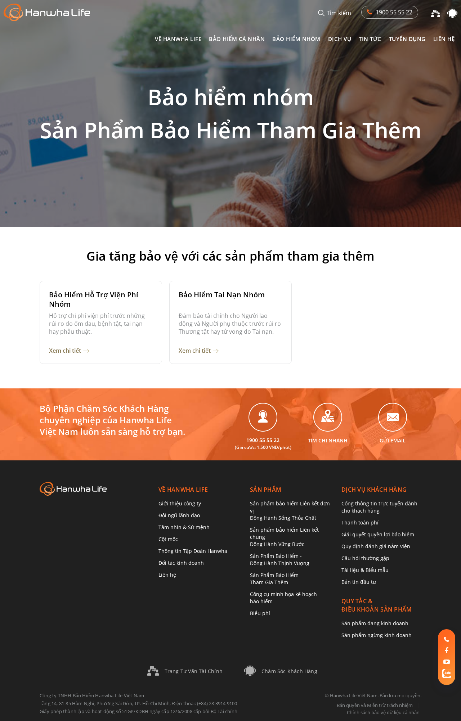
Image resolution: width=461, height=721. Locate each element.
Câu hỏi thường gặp (365, 558)
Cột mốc (168, 539)
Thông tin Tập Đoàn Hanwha (192, 550)
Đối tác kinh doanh (181, 562)
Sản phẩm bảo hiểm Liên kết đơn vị (290, 510)
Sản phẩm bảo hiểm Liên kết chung (284, 536)
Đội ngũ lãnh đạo (179, 515)
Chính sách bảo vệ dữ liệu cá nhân (383, 712)
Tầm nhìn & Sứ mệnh (184, 527)
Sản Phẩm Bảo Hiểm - (279, 560)
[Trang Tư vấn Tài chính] (435, 12)
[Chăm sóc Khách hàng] (452, 12)
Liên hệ (167, 574)
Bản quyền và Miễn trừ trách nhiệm (375, 705)
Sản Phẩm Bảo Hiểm (274, 579)
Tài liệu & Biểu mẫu (365, 570)
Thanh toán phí (360, 522)
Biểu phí (260, 613)
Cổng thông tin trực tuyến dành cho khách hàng (379, 507)
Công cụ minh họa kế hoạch (283, 598)
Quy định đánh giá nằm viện (375, 546)
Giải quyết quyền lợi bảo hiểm (377, 534)
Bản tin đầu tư (358, 581)
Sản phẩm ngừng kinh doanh (376, 635)
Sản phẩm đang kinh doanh (374, 623)
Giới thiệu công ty (179, 503)
